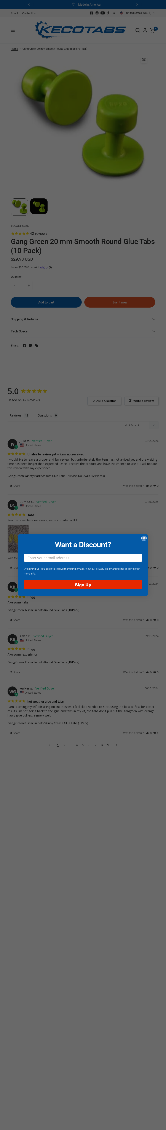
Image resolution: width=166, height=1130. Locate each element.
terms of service (126, 568)
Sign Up (83, 584)
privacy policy (104, 568)
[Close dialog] (144, 538)
